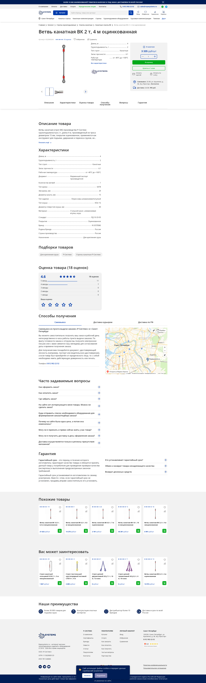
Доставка (63, 6)
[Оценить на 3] (56, 304)
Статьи (85, 649)
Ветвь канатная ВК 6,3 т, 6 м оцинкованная (155, 575)
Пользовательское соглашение (154, 668)
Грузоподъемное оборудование (116, 19)
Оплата (54, 6)
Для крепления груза (49, 254)
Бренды (86, 642)
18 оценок (67, 39)
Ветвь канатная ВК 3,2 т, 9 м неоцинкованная (155, 524)
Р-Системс (67, 254)
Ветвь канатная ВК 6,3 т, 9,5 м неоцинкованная (76, 524)
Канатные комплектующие (83, 19)
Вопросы (123, 102)
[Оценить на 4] (63, 304)
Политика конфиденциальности (155, 665)
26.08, (146, 88)
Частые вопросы (107, 652)
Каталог (104, 634)
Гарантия (142, 102)
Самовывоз (60, 322)
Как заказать (106, 642)
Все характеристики (99, 63)
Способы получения (105, 103)
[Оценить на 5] (70, 304)
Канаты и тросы (64, 19)
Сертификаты (88, 638)
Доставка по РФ (145, 322)
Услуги (73, 6)
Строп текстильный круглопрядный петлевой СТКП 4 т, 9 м (76, 576)
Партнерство (106, 656)
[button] (85, 92)
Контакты (102, 6)
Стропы (98, 19)
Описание (49, 102)
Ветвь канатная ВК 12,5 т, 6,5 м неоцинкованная (49, 524)
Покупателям (88, 652)
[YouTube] (48, 666)
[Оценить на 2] (50, 304)
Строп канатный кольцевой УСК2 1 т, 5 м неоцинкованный (49, 576)
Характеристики (68, 102)
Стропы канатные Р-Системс (88, 254)
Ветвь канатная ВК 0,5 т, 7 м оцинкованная (103, 524)
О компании (43, 6)
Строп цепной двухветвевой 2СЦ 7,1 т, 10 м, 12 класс (102, 576)
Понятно (87, 676)
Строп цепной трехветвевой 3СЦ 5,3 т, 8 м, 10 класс (128, 576)
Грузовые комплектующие (141, 19)
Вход (121, 634)
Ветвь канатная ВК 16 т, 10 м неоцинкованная (128, 524)
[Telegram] (44, 666)
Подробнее (101, 676)
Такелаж (156, 19)
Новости (86, 645)
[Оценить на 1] (43, 304)
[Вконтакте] (40, 666)
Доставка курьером (102, 322)
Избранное (124, 638)
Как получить (106, 649)
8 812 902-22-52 (53, 363)
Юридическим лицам (87, 6)
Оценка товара (86, 102)
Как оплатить (106, 645)
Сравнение (124, 642)
